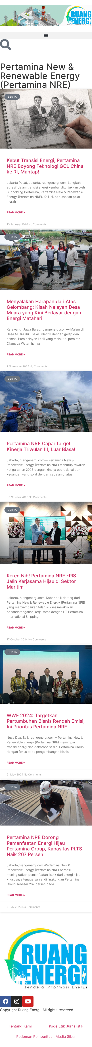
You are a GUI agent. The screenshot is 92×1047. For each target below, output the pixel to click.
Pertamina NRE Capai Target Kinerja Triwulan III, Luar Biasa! (41, 446)
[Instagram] (16, 1001)
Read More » (16, 212)
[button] (46, 35)
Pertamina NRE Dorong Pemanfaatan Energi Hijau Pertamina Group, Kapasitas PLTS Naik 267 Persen (44, 846)
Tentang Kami (20, 1026)
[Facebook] (5, 1001)
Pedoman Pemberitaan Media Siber (46, 1036)
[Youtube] (27, 1001)
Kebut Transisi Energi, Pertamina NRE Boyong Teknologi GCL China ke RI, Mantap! (45, 166)
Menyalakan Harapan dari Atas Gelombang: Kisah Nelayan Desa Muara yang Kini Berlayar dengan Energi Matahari (44, 310)
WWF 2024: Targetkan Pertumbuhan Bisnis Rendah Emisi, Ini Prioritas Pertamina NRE (46, 721)
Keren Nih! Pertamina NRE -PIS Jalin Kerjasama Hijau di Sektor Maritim (41, 581)
